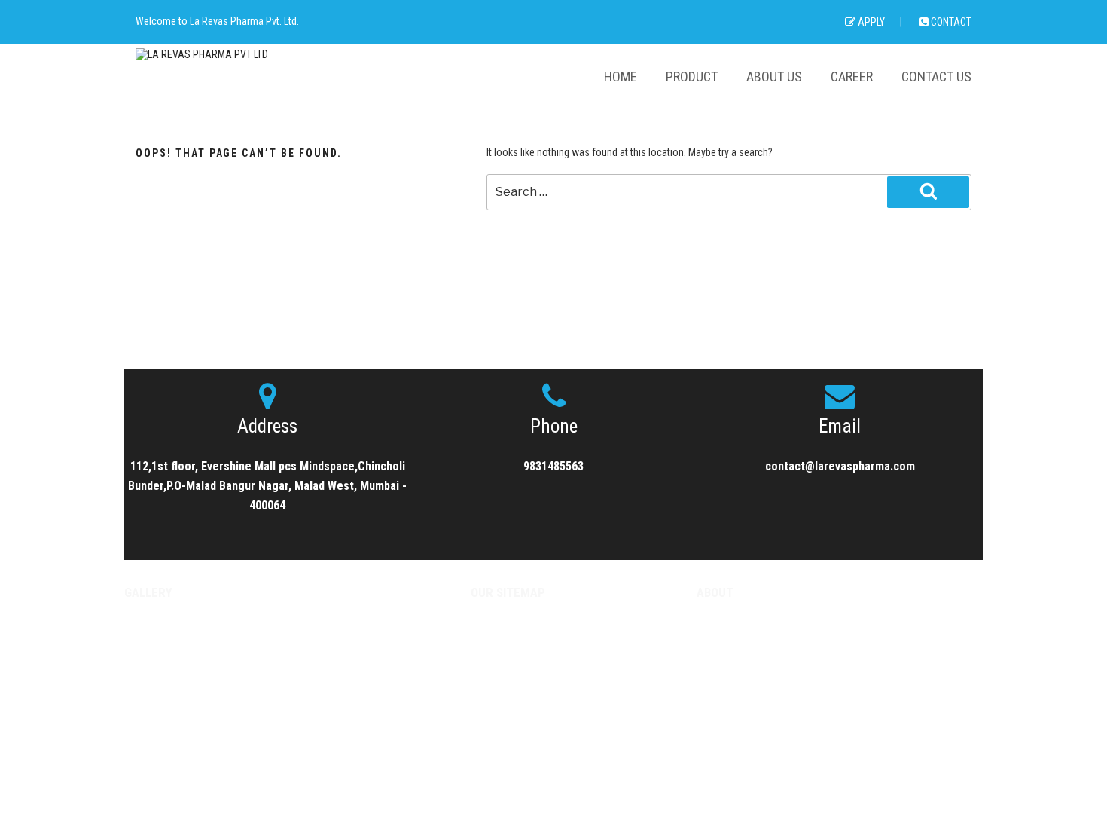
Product (692, 76)
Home (620, 76)
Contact (950, 22)
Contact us (936, 76)
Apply (870, 22)
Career (852, 76)
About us (774, 76)
